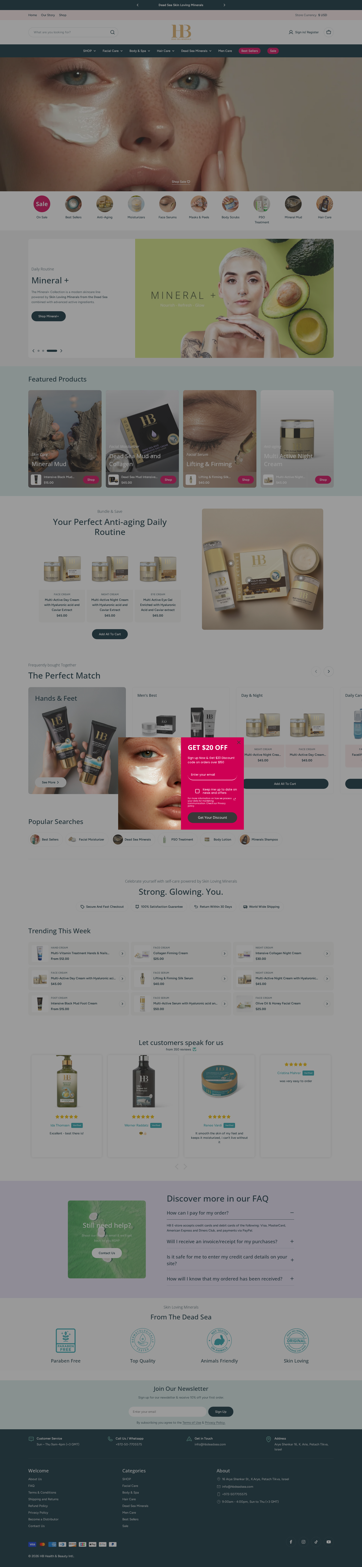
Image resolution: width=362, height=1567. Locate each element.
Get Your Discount (212, 817)
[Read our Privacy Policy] (234, 799)
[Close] (239, 742)
